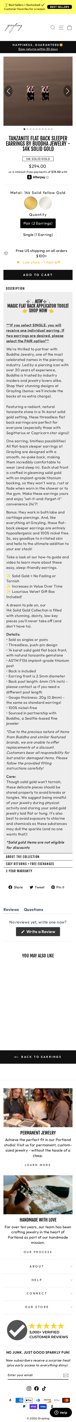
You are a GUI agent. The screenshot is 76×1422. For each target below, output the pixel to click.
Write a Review (42, 932)
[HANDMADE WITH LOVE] (38, 1194)
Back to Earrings (41, 1057)
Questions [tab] (33, 910)
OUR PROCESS (38, 1252)
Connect (37, 1293)
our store (37, 1307)
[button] (67, 91)
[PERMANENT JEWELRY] (38, 1107)
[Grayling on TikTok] (44, 1388)
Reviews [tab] (11, 910)
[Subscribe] (66, 1375)
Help (37, 1280)
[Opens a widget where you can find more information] (61, 1413)
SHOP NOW (38, 310)
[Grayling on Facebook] (36, 1388)
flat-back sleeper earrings (35, 446)
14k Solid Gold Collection (27, 610)
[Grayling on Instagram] (29, 1388)
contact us (28, 686)
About (37, 1266)
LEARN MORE (38, 1165)
